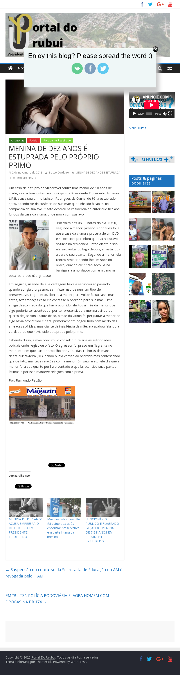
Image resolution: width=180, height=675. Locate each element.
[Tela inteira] (170, 113)
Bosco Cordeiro (59, 172)
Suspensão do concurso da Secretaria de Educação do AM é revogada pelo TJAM (63, 573)
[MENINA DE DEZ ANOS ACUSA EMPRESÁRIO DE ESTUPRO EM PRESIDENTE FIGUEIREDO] (26, 507)
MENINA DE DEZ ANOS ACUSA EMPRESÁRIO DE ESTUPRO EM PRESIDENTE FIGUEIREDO (26, 528)
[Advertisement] (90, 631)
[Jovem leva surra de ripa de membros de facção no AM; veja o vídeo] (140, 258)
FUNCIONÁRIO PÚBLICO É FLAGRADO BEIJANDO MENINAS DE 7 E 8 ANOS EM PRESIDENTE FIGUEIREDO (102, 530)
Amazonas (17, 140)
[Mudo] (164, 113)
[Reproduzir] (134, 113)
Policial (33, 140)
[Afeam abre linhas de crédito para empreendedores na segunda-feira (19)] (163, 258)
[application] (152, 105)
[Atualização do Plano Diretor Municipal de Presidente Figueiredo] (163, 286)
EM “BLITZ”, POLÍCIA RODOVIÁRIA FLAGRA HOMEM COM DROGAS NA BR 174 (57, 598)
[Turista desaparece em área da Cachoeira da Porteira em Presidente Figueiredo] (163, 313)
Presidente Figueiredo (57, 140)
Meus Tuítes (137, 128)
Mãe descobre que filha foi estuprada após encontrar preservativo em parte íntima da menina (64, 528)
